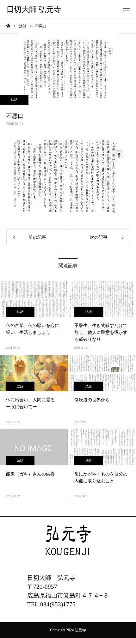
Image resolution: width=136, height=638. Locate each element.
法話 (14, 99)
